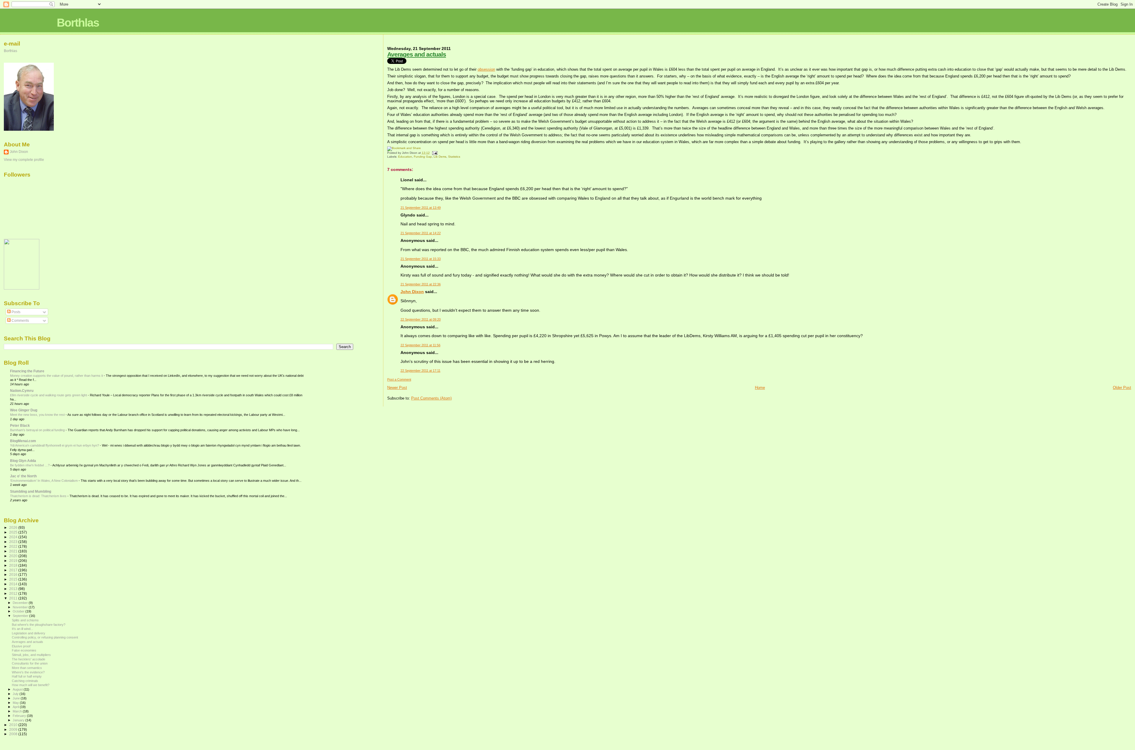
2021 (13, 551)
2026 (13, 527)
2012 (13, 593)
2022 (13, 546)
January (19, 720)
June (17, 698)
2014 (13, 584)
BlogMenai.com (23, 441)
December (21, 602)
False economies (24, 650)
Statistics (454, 156)
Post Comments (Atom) (431, 398)
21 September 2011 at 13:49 (421, 207)
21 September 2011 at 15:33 (421, 259)
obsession (486, 69)
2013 (13, 589)
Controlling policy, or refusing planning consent (45, 637)
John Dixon (412, 291)
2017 (13, 570)
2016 (13, 574)
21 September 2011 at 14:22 (421, 233)
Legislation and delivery (28, 633)
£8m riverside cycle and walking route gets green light (49, 395)
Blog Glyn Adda (23, 461)
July (16, 694)
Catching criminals (25, 681)
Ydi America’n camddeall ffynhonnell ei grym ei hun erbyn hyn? (55, 445)
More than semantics (27, 668)
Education (405, 156)
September (21, 616)
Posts (15, 312)
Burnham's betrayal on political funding (38, 430)
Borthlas (78, 22)
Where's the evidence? (28, 672)
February (20, 715)
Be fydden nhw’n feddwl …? (30, 465)
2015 (13, 579)
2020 (13, 556)
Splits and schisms (25, 620)
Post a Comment (399, 379)
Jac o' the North (23, 476)
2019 (13, 560)
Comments (20, 321)
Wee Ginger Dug (23, 410)
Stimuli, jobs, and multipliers (31, 655)
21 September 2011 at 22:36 (421, 284)
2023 (13, 542)
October (19, 611)
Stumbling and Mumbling (30, 491)
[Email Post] (434, 152)
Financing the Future (27, 371)
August (18, 689)
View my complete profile (24, 160)
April (16, 707)
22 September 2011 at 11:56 (420, 345)
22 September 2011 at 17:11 (420, 370)
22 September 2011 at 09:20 (421, 319)
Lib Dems (440, 156)
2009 (13, 729)
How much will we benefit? (30, 685)
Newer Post (397, 387)
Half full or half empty (27, 676)
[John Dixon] (21, 288)
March (18, 711)
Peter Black (20, 425)
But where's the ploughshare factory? (38, 624)
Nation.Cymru (21, 390)
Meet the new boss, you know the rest (38, 414)
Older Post (1122, 387)
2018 (13, 565)
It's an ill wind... (22, 629)
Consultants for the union (30, 663)
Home (760, 387)
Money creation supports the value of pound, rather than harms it (57, 375)
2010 (13, 725)
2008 (13, 734)
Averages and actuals (416, 54)
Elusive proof (21, 646)
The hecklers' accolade (28, 659)
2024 (13, 537)
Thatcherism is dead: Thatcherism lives (38, 496)
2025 (13, 532)
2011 (13, 598)
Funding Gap (423, 156)
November (21, 607)
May (16, 702)
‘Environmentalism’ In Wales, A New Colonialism (44, 480)
